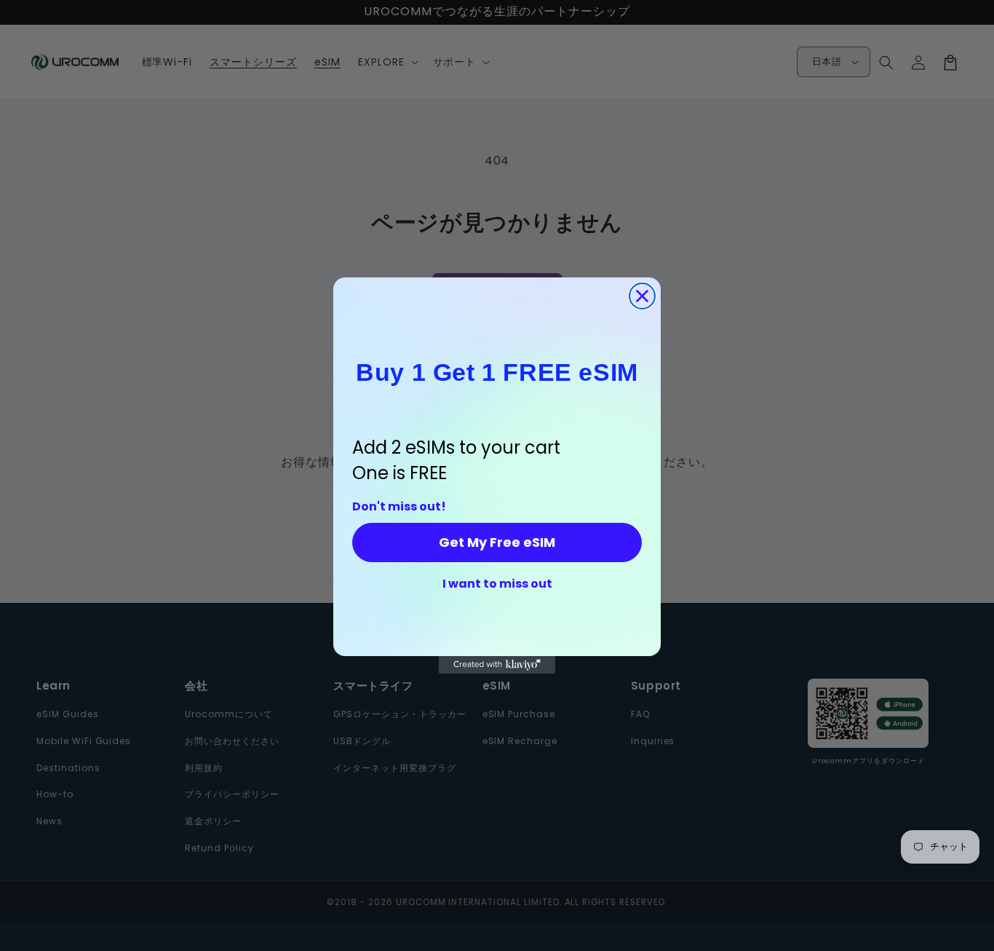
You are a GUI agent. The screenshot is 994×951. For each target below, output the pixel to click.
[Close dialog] (642, 296)
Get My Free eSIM (497, 542)
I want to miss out (497, 584)
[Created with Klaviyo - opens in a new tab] (497, 665)
